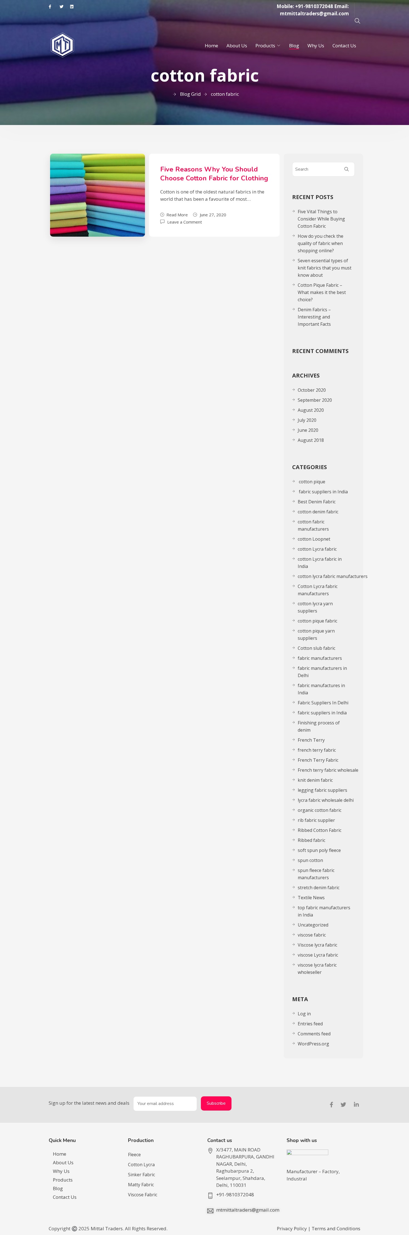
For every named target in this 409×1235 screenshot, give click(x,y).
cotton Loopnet (314, 539)
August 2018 (311, 440)
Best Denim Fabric (317, 502)
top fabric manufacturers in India (324, 911)
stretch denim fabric (318, 887)
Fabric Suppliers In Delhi (323, 703)
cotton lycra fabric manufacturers (333, 576)
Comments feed (314, 1034)
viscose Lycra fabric (318, 955)
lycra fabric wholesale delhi (326, 800)
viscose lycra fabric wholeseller (317, 968)
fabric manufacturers (320, 658)
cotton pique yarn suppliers (316, 634)
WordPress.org (313, 1044)
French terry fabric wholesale (328, 770)
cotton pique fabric (317, 621)
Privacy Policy (292, 1228)
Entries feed (310, 1024)
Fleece (134, 1154)
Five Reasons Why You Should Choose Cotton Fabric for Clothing (214, 174)
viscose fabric (312, 935)
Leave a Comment (184, 221)
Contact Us (344, 45)
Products (265, 45)
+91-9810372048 (314, 6)
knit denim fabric (315, 780)
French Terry (312, 740)
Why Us (315, 45)
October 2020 (312, 390)
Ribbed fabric (311, 840)
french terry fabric (317, 750)
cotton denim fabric (318, 512)
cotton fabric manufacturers (313, 525)
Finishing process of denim (319, 726)
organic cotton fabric (319, 810)
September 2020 (315, 400)
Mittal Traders (107, 1228)
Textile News (311, 898)
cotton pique (311, 482)
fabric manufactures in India (321, 689)
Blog (294, 45)
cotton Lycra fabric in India (320, 562)
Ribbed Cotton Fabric (319, 830)
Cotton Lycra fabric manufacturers (317, 590)
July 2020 (307, 420)
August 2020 (311, 410)
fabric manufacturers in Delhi (322, 671)
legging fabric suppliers (322, 790)
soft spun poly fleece (319, 850)
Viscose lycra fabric (317, 945)
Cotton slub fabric (316, 648)
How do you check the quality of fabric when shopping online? (320, 243)
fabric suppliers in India (323, 492)
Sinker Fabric (141, 1175)
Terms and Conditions (336, 1228)
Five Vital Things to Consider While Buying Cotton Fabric (321, 219)
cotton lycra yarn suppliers (315, 607)
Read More (177, 214)
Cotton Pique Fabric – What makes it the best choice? (322, 292)
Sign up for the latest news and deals (89, 1103)
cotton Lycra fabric (317, 549)
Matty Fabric (141, 1185)
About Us (236, 45)
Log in (304, 1014)
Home (211, 45)
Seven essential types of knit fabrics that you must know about (324, 268)
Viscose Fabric (142, 1195)
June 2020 (308, 430)
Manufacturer (303, 1171)
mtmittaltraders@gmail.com (314, 13)
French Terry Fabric (318, 760)
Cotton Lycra (141, 1165)
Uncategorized (313, 925)
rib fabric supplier (316, 820)
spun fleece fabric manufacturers (316, 874)
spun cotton (310, 860)
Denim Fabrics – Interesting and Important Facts (314, 317)
